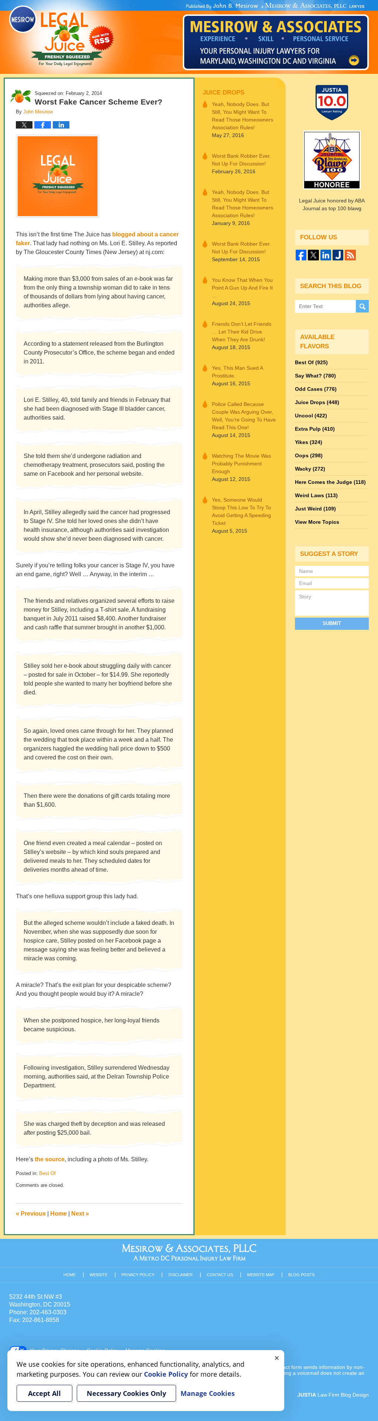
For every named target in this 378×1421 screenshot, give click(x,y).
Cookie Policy (166, 1374)
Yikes (308, 442)
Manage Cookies (208, 1393)
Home (58, 1213)
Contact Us (220, 1275)
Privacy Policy (137, 1275)
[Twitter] (313, 255)
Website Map (260, 1275)
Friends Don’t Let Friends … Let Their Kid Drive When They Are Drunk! (241, 331)
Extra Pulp (315, 429)
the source (50, 1159)
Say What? (315, 376)
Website (98, 1275)
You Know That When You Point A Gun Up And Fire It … (242, 287)
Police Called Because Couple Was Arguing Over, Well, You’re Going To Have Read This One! (244, 415)
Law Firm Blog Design (333, 1395)
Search (362, 306)
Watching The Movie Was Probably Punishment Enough (241, 463)
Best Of (47, 1173)
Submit (332, 623)
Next (80, 1213)
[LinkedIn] (326, 255)
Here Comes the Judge (330, 482)
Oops (309, 455)
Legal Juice (61, 36)
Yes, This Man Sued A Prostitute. (237, 372)
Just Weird (315, 509)
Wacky (310, 469)
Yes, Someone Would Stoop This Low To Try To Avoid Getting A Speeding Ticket (241, 511)
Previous (31, 1213)
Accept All (44, 1393)
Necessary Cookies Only (126, 1393)
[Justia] (338, 255)
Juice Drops (223, 92)
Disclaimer (180, 1275)
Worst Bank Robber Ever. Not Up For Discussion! (241, 160)
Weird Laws (316, 495)
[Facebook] (301, 255)
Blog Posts (301, 1275)
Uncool (311, 416)
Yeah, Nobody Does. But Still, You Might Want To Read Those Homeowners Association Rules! (242, 115)
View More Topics (317, 522)
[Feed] (350, 255)
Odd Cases (316, 389)
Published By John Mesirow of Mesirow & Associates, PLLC (276, 36)
